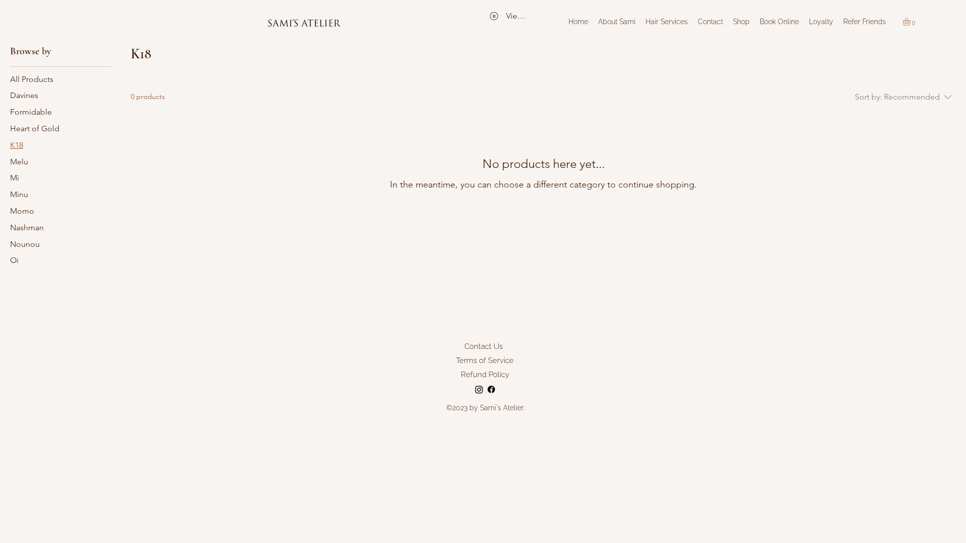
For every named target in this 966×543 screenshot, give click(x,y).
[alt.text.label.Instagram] (479, 390)
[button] (911, 22)
